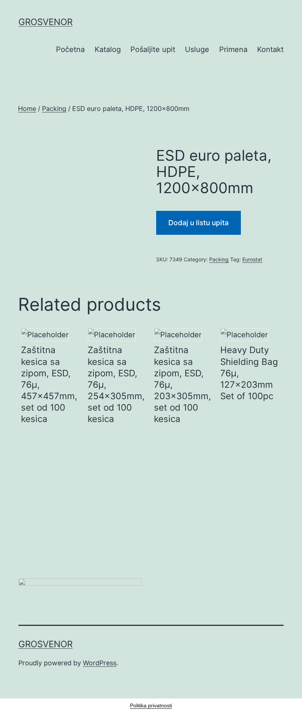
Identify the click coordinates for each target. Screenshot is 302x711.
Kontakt (270, 49)
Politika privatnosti (151, 705)
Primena (233, 49)
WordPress (99, 663)
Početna (70, 49)
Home (27, 108)
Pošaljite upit (152, 49)
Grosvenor (45, 22)
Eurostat (252, 259)
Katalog (108, 49)
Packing (54, 108)
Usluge (197, 49)
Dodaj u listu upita (198, 222)
